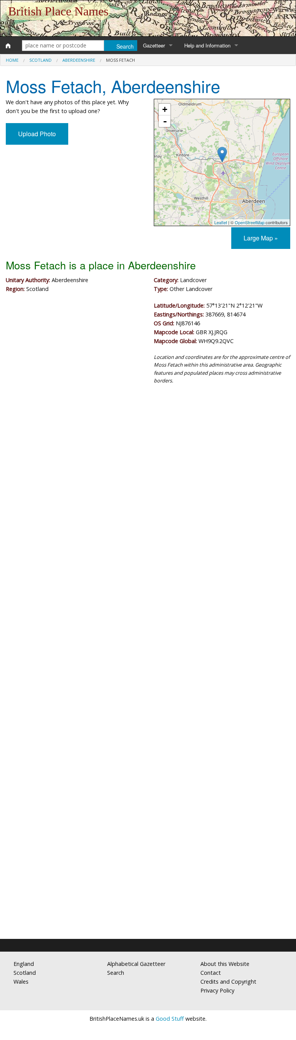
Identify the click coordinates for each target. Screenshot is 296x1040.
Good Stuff (170, 1018)
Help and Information (207, 45)
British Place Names (58, 11)
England (23, 963)
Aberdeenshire (78, 60)
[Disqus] (148, 621)
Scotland (40, 60)
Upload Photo (37, 133)
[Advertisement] (148, 454)
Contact (210, 972)
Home (12, 60)
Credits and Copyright (228, 981)
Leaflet (220, 222)
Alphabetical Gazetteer (136, 963)
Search (115, 972)
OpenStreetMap (249, 222)
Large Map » (261, 237)
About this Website (224, 963)
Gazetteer (154, 45)
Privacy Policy (217, 990)
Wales (21, 981)
